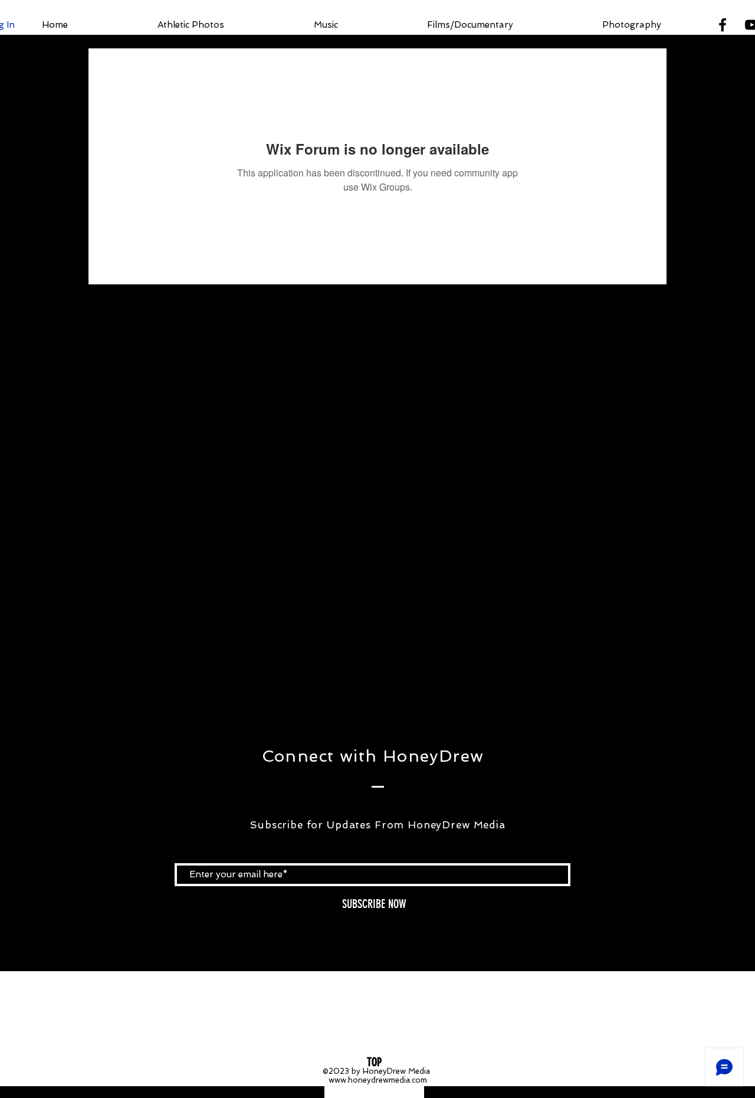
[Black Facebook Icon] (722, 25)
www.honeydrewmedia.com (378, 1080)
